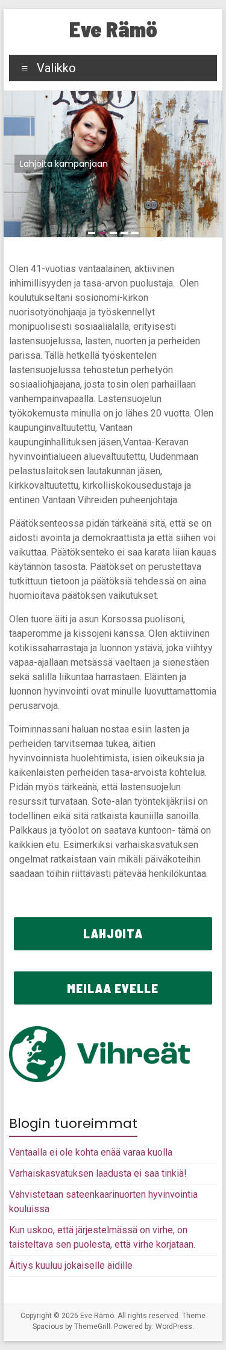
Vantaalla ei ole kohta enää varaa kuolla (90, 1152)
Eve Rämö (113, 29)
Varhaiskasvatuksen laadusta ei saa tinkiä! (98, 1173)
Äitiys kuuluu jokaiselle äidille (71, 1265)
